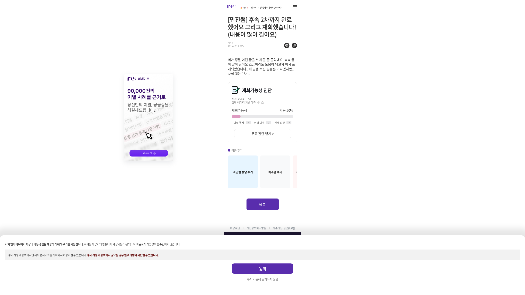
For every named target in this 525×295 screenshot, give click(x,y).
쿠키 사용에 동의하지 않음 (262, 279)
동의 (262, 269)
